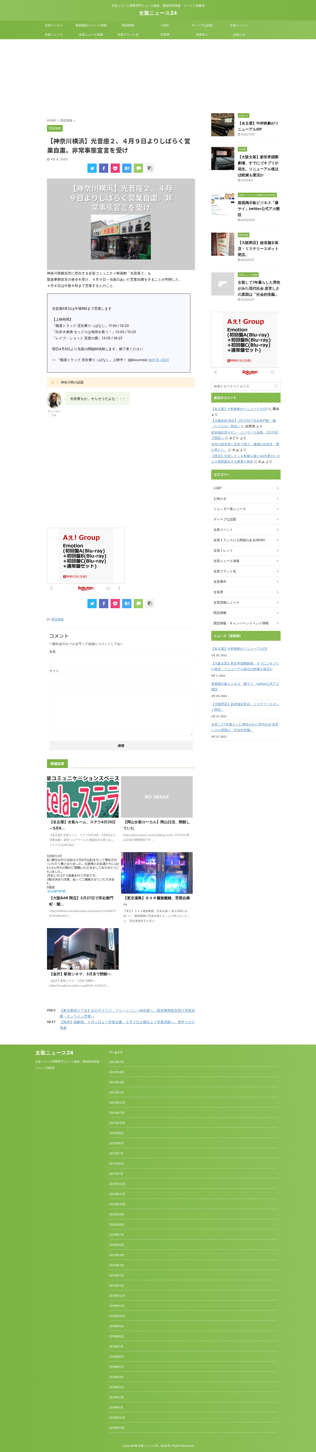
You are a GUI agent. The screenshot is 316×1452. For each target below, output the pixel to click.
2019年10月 (117, 1316)
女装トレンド (54, 34)
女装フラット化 (128, 34)
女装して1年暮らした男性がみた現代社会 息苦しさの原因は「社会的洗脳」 (259, 288)
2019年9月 (116, 1326)
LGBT (165, 25)
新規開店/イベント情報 (91, 25)
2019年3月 (116, 1387)
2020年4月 (116, 1255)
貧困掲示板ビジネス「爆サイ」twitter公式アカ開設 (259, 208)
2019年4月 (116, 1377)
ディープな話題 (202, 25)
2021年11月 (117, 1113)
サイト (54, 671)
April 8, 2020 (158, 360)
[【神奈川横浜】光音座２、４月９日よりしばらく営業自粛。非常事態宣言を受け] (126, 168)
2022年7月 (116, 1062)
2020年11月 (117, 1194)
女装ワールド (54, 25)
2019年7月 (116, 1346)
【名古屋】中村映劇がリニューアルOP (239, 409)
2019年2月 (116, 1397)
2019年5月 (116, 1367)
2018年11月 (117, 1428)
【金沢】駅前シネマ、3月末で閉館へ (80, 974)
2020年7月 (116, 1234)
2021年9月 (116, 1133)
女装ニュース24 (158, 13)
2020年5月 (116, 1245)
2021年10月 (117, 1123)
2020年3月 (116, 1265)
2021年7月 (116, 1153)
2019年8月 (116, 1336)
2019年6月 (116, 1356)
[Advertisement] (158, 74)
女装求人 (202, 34)
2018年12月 (117, 1417)
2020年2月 (116, 1275)
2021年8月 (116, 1143)
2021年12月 (117, 1102)
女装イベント (239, 25)
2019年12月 (117, 1295)
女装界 (165, 34)
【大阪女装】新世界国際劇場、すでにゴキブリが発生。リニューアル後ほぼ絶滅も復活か (245, 666)
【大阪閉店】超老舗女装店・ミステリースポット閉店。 (258, 248)
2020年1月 (116, 1285)
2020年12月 (117, 1184)
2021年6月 (116, 1163)
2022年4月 (116, 1072)
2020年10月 (117, 1204)
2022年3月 (116, 1082)
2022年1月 (116, 1092)
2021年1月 (116, 1174)
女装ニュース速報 (91, 34)
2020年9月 (116, 1214)
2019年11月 (117, 1306)
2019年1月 (116, 1407)
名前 (52, 651)
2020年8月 (116, 1224)
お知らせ (239, 34)
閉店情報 (128, 25)
